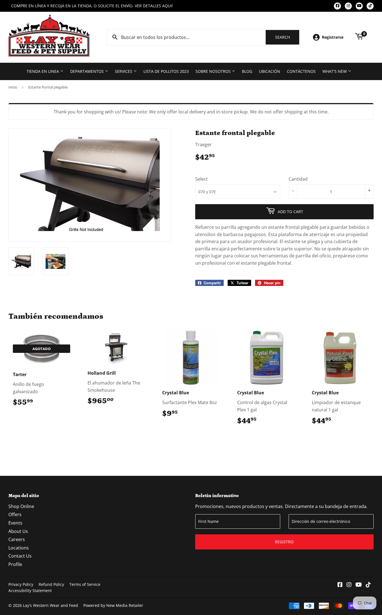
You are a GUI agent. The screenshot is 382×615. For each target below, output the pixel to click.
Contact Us (20, 556)
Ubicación (269, 71)
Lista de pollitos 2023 (166, 71)
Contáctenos (301, 71)
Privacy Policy (20, 584)
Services (124, 71)
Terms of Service (84, 584)
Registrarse (332, 37)
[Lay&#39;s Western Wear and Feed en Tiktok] (368, 585)
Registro (284, 541)
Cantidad (298, 179)
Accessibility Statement (30, 590)
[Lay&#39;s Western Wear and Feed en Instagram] (349, 585)
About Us (18, 531)
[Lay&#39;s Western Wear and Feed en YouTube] (358, 585)
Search (287, 37)
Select (201, 179)
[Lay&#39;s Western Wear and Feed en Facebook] (340, 585)
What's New (335, 71)
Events (15, 523)
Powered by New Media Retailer (113, 605)
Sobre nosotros (213, 71)
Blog (247, 71)
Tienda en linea (43, 71)
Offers (15, 514)
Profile (15, 564)
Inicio (12, 87)
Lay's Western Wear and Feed (50, 605)
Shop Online (21, 506)
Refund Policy (51, 584)
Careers (16, 539)
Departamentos (87, 71)
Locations (18, 548)
